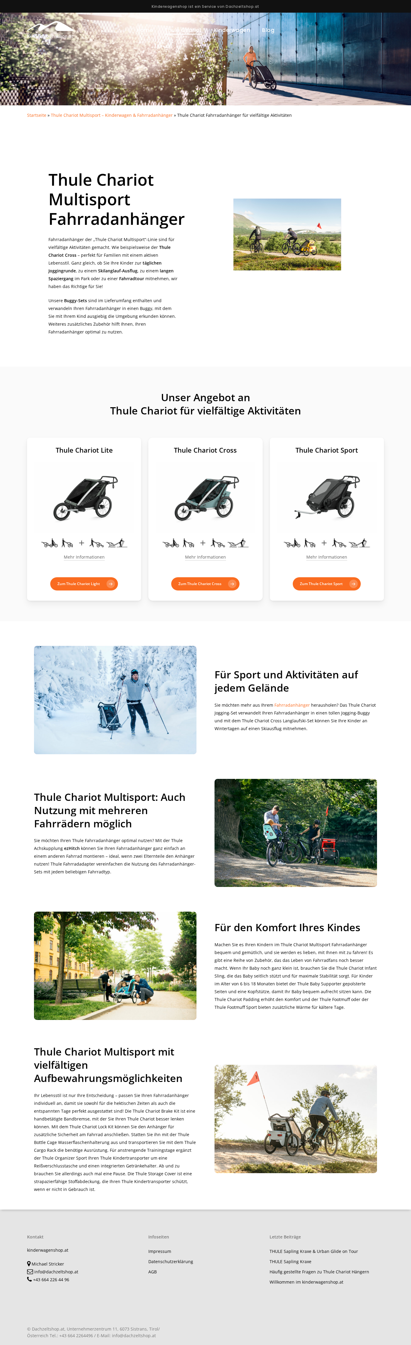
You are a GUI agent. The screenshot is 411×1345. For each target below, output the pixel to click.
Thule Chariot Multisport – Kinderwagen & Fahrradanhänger (112, 115)
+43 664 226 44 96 (50, 1279)
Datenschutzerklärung (170, 1261)
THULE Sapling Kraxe (290, 1261)
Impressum (159, 1251)
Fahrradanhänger (292, 705)
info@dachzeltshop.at (55, 1272)
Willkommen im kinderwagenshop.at (306, 1282)
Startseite (36, 115)
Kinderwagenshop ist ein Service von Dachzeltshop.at (205, 6)
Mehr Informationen (84, 557)
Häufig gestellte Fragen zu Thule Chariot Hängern (319, 1272)
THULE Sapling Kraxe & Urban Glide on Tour (314, 1251)
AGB (152, 1272)
